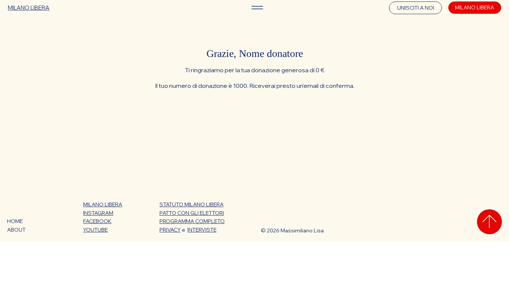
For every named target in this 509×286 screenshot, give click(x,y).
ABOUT (16, 229)
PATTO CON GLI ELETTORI (191, 213)
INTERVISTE (201, 229)
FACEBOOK (97, 221)
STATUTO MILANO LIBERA (191, 204)
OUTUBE (97, 229)
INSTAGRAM (98, 213)
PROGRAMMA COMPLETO (192, 221)
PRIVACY (170, 229)
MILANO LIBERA (29, 7)
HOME (15, 221)
